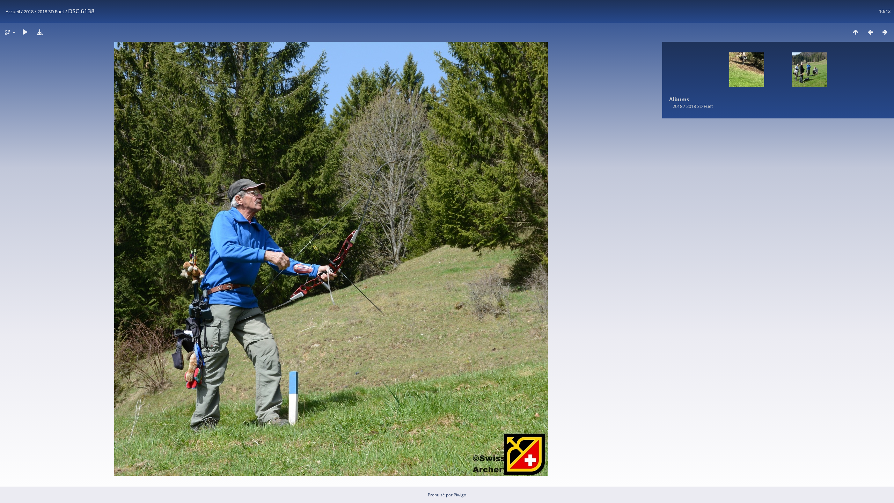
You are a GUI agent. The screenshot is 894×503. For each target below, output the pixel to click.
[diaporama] (24, 32)
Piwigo (460, 495)
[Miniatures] (855, 32)
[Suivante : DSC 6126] (885, 32)
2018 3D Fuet (50, 11)
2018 (29, 11)
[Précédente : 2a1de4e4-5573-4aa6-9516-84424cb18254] (870, 32)
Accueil (13, 11)
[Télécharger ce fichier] (39, 32)
